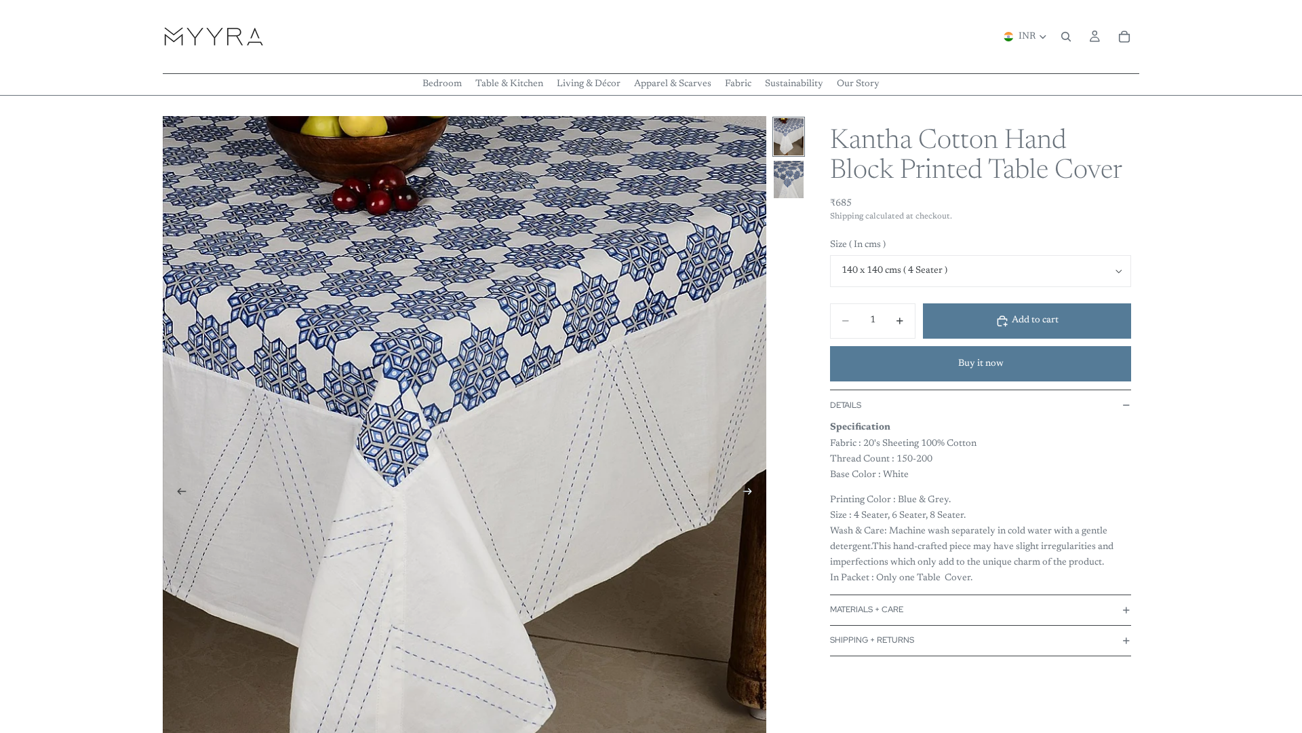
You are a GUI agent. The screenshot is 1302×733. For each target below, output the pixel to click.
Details (845, 405)
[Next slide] (751, 494)
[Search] (1066, 37)
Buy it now (981, 364)
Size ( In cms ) (858, 245)
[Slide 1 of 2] (789, 136)
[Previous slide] (178, 494)
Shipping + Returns (872, 640)
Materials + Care (866, 609)
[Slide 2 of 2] (789, 179)
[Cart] (1124, 37)
